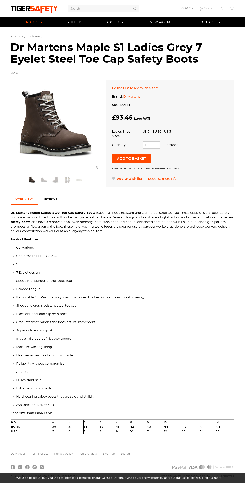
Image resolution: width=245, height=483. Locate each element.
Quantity (119, 145)
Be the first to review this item (135, 88)
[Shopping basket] (231, 8)
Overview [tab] (24, 198)
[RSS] (42, 467)
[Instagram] (27, 467)
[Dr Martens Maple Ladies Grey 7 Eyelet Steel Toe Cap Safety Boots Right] (44, 180)
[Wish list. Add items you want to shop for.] (221, 8)
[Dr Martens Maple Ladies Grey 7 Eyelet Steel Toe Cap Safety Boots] (55, 125)
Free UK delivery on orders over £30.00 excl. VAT (145, 168)
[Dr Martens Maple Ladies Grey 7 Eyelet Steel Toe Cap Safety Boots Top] (67, 180)
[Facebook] (12, 467)
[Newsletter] (34, 467)
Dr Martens (131, 96)
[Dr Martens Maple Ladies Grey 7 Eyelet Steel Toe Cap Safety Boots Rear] (55, 180)
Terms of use (39, 454)
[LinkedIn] (20, 467)
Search (125, 454)
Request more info (162, 178)
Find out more (211, 477)
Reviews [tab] (49, 198)
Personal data (88, 454)
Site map (109, 454)
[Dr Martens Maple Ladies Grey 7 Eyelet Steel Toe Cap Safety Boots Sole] (79, 180)
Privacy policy (63, 454)
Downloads (18, 454)
